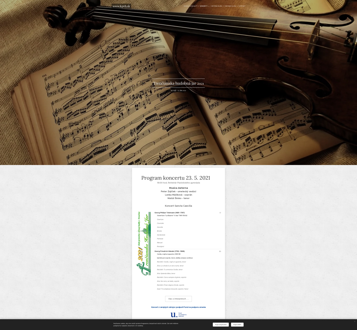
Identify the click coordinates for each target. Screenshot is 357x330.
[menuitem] (191, 6)
